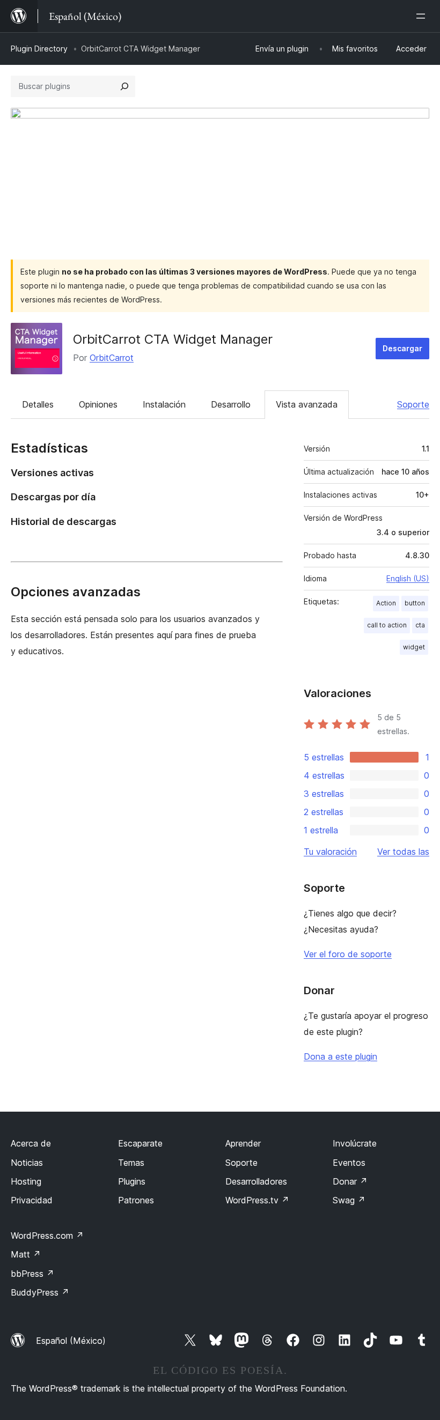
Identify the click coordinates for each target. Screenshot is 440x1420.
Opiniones (98, 404)
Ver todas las (403, 851)
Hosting (26, 1181)
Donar (350, 1181)
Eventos (349, 1162)
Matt (26, 1254)
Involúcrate (355, 1143)
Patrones (136, 1200)
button (415, 603)
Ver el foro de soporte (348, 954)
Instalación (164, 404)
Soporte (413, 404)
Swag (349, 1200)
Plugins (131, 1181)
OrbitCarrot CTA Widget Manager (173, 339)
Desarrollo (231, 404)
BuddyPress (40, 1292)
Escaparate (140, 1143)
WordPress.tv (257, 1200)
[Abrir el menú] (423, 16)
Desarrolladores (256, 1181)
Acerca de (31, 1143)
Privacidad (32, 1200)
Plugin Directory (39, 48)
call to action (387, 625)
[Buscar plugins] (124, 86)
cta (420, 625)
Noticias (27, 1162)
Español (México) (71, 1340)
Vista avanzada (307, 404)
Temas (131, 1162)
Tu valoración (330, 851)
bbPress (32, 1273)
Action (386, 603)
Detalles (38, 404)
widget (414, 647)
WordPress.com (47, 1235)
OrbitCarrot (112, 357)
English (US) (407, 578)
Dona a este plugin (340, 1056)
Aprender (243, 1143)
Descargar (402, 348)
